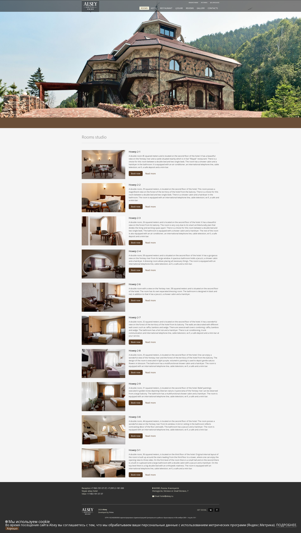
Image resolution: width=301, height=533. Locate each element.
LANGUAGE (215, 2)
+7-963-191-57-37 (99, 488)
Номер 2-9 (135, 383)
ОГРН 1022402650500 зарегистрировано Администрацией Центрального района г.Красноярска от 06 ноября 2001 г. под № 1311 (150, 518)
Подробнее (286, 525)
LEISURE (178, 8)
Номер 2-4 (135, 251)
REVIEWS (190, 8)
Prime (111, 512)
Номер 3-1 (135, 450)
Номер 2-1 (135, 151)
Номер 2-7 (135, 317)
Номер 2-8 (135, 350)
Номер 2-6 (135, 284)
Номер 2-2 (135, 184)
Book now (135, 173)
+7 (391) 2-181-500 (116, 488)
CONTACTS (213, 8)
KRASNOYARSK (193, 2)
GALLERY (201, 8)
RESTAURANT (166, 8)
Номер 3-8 (135, 416)
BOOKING (204, 2)
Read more (150, 173)
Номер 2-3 (135, 218)
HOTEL (154, 8)
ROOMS (143, 8)
